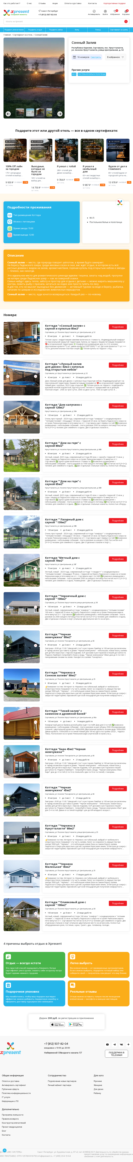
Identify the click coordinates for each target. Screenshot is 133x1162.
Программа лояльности (12, 1115)
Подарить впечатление (14, 30)
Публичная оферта (10, 1089)
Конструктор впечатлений (14, 1123)
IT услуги (6, 1097)
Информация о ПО (10, 1101)
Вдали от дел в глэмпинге (117, 167)
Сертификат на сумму (119, 30)
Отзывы (42, 3)
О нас (29, 3)
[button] (59, 113)
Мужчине (98, 1081)
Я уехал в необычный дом (90, 169)
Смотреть (96, 57)
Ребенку (97, 1093)
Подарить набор (56, 30)
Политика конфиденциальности (16, 1093)
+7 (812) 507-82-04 (47, 14)
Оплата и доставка (72, 3)
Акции (55, 3)
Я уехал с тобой (66, 166)
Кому (77, 30)
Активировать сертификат (14, 1085)
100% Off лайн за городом (14, 167)
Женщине (98, 1085)
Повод (98, 30)
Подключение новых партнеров (62, 1081)
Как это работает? (12, 3)
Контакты (92, 3)
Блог (4, 1131)
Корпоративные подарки (114, 3)
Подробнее (118, 326)
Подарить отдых (35, 30)
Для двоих (98, 1089)
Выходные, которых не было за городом (38, 170)
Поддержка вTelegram (116, 1053)
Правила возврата (10, 1119)
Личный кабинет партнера (59, 1085)
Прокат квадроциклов (12, 1127)
